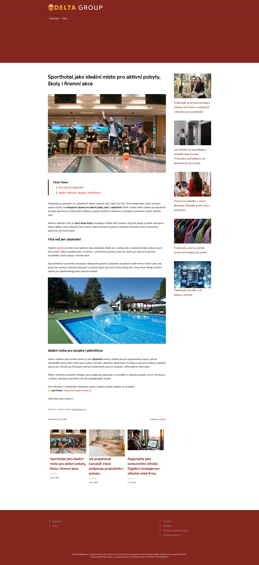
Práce (64, 18)
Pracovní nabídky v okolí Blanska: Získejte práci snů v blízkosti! (192, 205)
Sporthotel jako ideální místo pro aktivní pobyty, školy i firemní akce (68, 464)
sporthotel (62, 247)
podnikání (162, 419)
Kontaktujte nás (79, 409)
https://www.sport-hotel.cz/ (78, 390)
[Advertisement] (129, 40)
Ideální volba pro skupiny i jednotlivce (79, 192)
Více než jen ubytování (71, 187)
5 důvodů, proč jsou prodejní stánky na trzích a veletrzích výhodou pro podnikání (192, 107)
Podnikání (54, 18)
